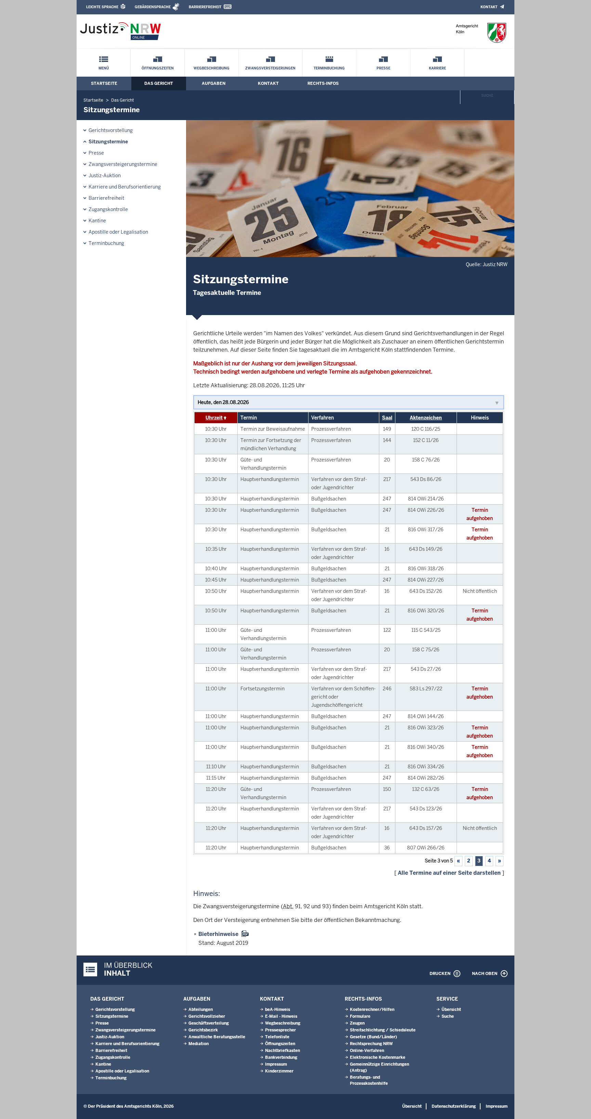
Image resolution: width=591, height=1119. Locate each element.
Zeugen (357, 1023)
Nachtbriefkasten (282, 1050)
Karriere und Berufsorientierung (125, 187)
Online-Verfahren (367, 1050)
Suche (487, 95)
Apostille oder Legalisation (118, 232)
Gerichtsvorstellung (111, 130)
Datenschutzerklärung (454, 1106)
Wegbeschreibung (211, 68)
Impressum (276, 1064)
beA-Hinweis (277, 1009)
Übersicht (451, 1009)
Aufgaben (213, 83)
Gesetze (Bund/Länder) (373, 1037)
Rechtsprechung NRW (371, 1043)
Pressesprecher (280, 1030)
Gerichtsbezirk (203, 1030)
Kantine (97, 221)
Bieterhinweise (218, 934)
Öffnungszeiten (158, 68)
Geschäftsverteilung (208, 1023)
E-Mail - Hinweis (281, 1016)
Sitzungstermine (108, 142)
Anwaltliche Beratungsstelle (216, 1037)
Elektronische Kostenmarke (377, 1057)
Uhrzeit (214, 418)
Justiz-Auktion (105, 175)
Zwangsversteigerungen (270, 68)
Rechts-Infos (323, 83)
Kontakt (489, 7)
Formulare (360, 1016)
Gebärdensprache (153, 7)
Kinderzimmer (279, 1071)
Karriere (437, 68)
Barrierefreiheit (205, 7)
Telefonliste (277, 1037)
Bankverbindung (281, 1057)
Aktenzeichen (426, 418)
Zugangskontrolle (108, 209)
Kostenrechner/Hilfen (372, 1009)
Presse (383, 68)
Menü (103, 68)
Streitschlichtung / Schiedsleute (383, 1030)
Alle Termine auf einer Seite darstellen (449, 872)
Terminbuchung (329, 68)
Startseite (104, 83)
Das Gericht (158, 83)
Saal (387, 418)
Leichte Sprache (102, 7)
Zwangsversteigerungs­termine (123, 164)
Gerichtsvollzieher (206, 1016)
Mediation (198, 1043)
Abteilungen (200, 1009)
